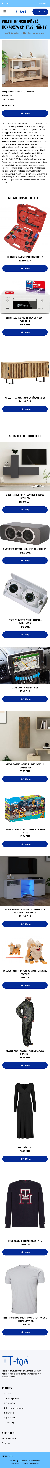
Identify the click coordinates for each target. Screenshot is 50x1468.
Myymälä (40, 12)
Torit (8, 1393)
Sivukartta (34, 1463)
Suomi (6, 3)
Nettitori (10, 1413)
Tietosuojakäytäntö (19, 1463)
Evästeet (23, 1460)
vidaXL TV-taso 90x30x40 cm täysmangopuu (25, 397)
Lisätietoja (25, 113)
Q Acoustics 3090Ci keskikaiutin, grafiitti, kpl (25, 549)
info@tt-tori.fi (43, 3)
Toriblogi (10, 1422)
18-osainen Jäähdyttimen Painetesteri (25, 256)
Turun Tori (11, 1403)
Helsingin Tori (12, 1398)
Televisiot (29, 91)
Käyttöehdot (34, 1460)
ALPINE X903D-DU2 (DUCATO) (25, 687)
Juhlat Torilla (11, 1417)
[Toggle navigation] (5, 11)
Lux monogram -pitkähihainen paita (25, 1240)
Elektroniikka (19, 91)
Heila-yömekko (25, 1147)
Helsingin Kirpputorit (15, 1408)
